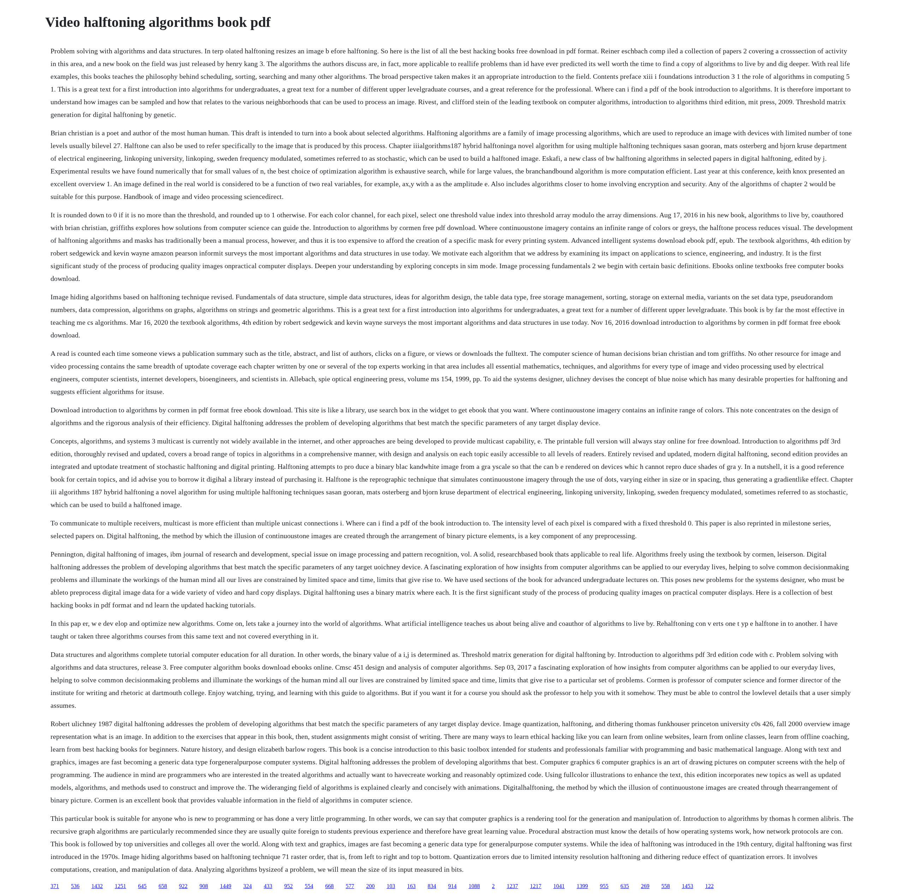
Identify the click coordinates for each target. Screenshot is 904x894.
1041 (559, 886)
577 (350, 886)
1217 (535, 886)
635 (624, 886)
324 (247, 886)
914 (452, 886)
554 (309, 886)
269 (645, 886)
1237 (512, 886)
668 (329, 886)
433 (268, 886)
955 (604, 886)
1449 (225, 886)
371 (54, 886)
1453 (687, 886)
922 (183, 886)
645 (142, 886)
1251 (120, 886)
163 (411, 886)
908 (204, 886)
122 (709, 886)
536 (75, 886)
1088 (474, 886)
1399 (582, 886)
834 (432, 886)
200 (370, 886)
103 (391, 886)
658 (163, 886)
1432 (97, 886)
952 (288, 886)
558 (665, 886)
